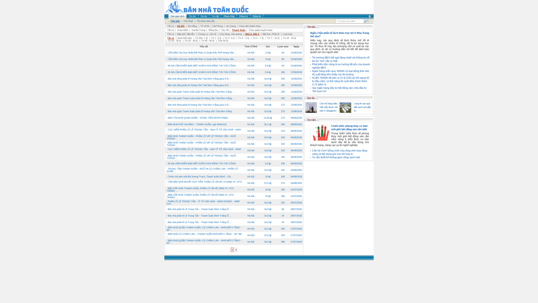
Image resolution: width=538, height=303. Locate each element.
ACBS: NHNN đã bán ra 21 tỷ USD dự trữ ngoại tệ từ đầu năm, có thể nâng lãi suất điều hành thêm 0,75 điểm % (340, 81)
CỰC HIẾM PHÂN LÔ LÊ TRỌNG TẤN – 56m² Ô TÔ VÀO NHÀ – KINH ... (204, 130)
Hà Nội (181, 26)
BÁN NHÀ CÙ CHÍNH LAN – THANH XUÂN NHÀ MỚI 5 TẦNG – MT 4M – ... (204, 235)
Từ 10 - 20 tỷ (289, 38)
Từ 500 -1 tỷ (201, 38)
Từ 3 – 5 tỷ (243, 38)
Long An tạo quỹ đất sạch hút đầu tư (362, 107)
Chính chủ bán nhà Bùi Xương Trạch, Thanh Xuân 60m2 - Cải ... (200, 176)
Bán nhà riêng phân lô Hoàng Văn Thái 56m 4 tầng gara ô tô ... (199, 78)
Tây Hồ (225, 30)
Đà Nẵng (192, 26)
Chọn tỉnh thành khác (250, 26)
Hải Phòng (217, 26)
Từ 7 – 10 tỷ (273, 38)
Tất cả (170, 26)
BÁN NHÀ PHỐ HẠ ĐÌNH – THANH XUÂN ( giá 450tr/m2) (197, 124)
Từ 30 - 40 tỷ (191, 40)
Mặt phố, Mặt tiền (186, 34)
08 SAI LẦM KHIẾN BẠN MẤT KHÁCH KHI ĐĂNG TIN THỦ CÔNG (202, 65)
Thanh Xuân (238, 30)
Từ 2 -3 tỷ (230, 38)
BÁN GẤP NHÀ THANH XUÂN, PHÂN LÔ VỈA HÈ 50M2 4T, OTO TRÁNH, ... (200, 189)
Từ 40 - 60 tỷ (207, 40)
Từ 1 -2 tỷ (216, 38)
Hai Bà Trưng (198, 30)
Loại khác (288, 34)
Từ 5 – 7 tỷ (258, 38)
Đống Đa (213, 30)
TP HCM (204, 26)
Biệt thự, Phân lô (271, 34)
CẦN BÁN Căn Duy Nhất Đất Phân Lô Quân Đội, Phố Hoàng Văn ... (202, 52)
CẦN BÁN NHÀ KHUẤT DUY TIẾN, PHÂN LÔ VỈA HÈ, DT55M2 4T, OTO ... (204, 183)
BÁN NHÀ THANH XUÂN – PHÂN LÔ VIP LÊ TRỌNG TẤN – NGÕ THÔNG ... (201, 137)
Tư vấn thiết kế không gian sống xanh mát (336, 157)
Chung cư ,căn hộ (207, 34)
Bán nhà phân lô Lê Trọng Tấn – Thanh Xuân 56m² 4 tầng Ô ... (199, 209)
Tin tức (311, 26)
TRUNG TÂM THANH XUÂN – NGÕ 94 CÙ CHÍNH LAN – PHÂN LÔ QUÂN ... (202, 170)
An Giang (231, 26)
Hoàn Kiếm (182, 30)
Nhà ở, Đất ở (252, 34)
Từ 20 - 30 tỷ (174, 40)
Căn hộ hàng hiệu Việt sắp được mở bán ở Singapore (329, 107)
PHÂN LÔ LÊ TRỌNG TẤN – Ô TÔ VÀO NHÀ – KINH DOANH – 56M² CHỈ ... (203, 202)
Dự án (311, 98)
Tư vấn (311, 119)
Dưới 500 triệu (184, 38)
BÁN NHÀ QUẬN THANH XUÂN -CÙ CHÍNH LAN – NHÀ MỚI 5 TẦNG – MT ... (204, 228)
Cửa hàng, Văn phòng (231, 34)
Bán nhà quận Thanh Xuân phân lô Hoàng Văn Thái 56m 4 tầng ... (201, 91)
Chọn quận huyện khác (261, 30)
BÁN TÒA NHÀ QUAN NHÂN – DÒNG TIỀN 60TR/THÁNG (198, 118)
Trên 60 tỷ (223, 40)
